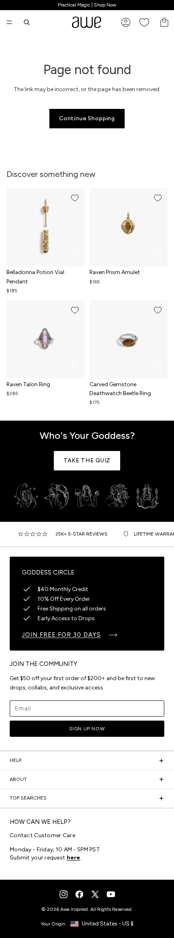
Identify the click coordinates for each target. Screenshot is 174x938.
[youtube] (111, 894)
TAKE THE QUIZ (87, 460)
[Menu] (9, 22)
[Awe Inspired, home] (87, 22)
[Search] (27, 22)
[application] (150, 914)
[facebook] (79, 894)
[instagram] (63, 894)
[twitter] (95, 894)
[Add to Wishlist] (75, 198)
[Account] (126, 22)
